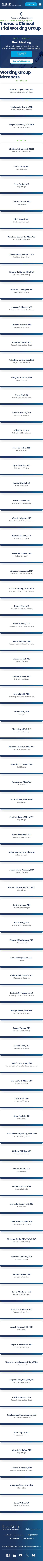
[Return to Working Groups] (21, 13)
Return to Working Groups (21, 18)
